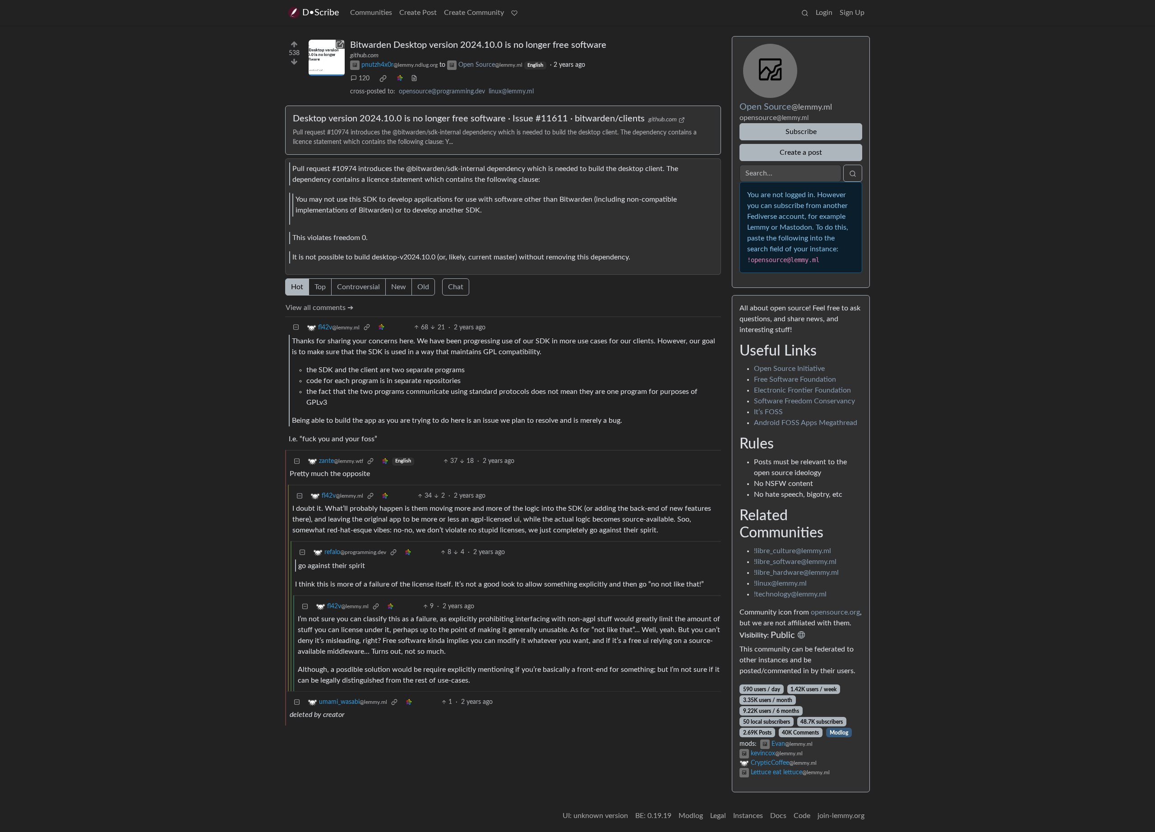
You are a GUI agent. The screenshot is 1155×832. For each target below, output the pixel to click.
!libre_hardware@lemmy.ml (796, 572)
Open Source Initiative (789, 368)
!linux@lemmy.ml (780, 583)
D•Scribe (320, 12)
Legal (718, 815)
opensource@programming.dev (442, 91)
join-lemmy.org (841, 815)
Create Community (474, 12)
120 (364, 78)
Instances (748, 815)
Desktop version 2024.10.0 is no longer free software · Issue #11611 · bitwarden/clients (469, 118)
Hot (297, 287)
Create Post (418, 12)
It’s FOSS (768, 412)
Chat (455, 287)
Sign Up (852, 12)
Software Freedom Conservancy (804, 401)
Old (423, 287)
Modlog (839, 732)
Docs (778, 815)
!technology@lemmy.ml (790, 594)
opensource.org (835, 612)
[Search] (805, 13)
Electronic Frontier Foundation (802, 390)
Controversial (358, 287)
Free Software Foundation (795, 379)
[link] (383, 78)
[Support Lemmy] (514, 13)
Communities (371, 12)
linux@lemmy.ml (511, 91)
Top (320, 287)
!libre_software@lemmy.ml (795, 561)
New (398, 287)
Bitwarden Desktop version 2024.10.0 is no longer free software (478, 45)
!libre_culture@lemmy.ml (792, 551)
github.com (364, 55)
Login (824, 12)
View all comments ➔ (319, 307)
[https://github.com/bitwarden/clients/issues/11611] (327, 58)
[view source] (414, 79)
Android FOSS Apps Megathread (805, 422)
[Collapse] (296, 328)
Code (802, 815)
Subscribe (801, 131)
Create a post (801, 152)
